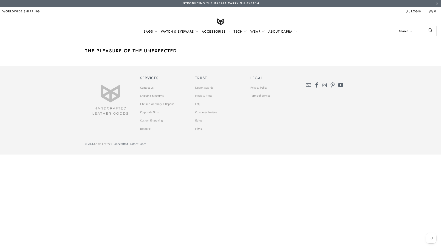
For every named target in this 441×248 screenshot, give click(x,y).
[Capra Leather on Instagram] (324, 85)
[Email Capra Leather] (308, 85)
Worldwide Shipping (21, 11)
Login (416, 11)
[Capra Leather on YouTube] (340, 85)
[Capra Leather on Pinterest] (332, 85)
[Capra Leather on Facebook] (317, 85)
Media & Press (203, 96)
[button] (151, 31)
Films (198, 129)
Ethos (198, 120)
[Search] (430, 31)
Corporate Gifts (149, 112)
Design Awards (204, 88)
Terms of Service (260, 96)
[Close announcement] (437, 4)
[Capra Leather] (221, 22)
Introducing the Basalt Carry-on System (220, 3)
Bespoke (145, 129)
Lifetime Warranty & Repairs (157, 104)
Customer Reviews (206, 112)
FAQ (197, 104)
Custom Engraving (151, 120)
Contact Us (146, 88)
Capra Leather (102, 144)
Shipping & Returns (152, 96)
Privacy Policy (258, 88)
